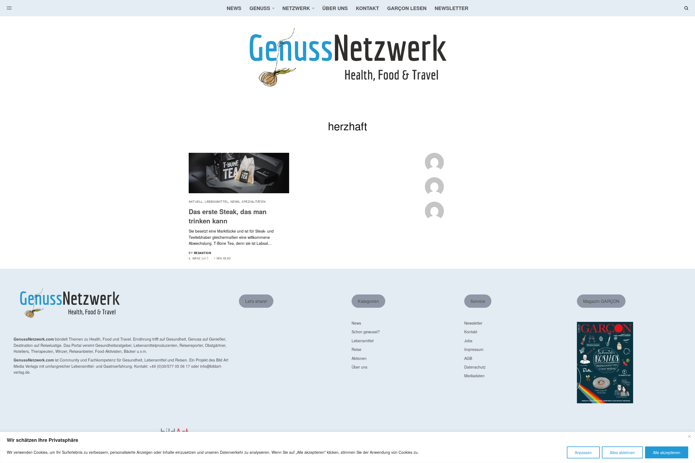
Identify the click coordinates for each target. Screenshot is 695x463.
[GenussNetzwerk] (348, 57)
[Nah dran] (689, 436)
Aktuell (196, 201)
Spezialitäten (254, 201)
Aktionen (359, 358)
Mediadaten (474, 375)
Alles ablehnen (622, 452)
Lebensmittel (217, 201)
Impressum (474, 349)
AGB (468, 358)
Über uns (359, 367)
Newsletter (473, 323)
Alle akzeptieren (666, 452)
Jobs (468, 340)
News (235, 201)
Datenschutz (475, 367)
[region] (347, 447)
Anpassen (583, 452)
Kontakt (470, 331)
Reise (356, 349)
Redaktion (202, 253)
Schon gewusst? (366, 331)
